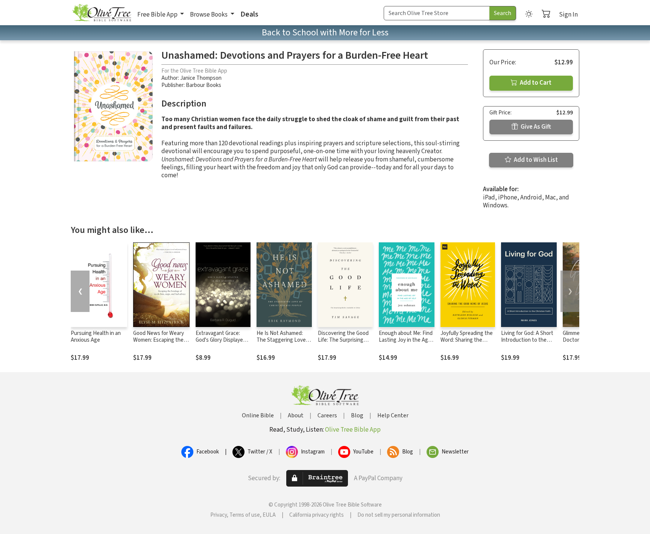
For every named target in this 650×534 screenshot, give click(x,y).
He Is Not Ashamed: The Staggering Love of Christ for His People (284, 340)
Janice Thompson (201, 78)
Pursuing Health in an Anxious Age (96, 336)
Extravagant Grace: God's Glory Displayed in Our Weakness (221, 340)
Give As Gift (535, 126)
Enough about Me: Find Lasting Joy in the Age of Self (406, 340)
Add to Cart (535, 82)
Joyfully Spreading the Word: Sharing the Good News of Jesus (466, 340)
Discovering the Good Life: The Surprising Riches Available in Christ (343, 344)
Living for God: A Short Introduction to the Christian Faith (527, 340)
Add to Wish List (535, 159)
